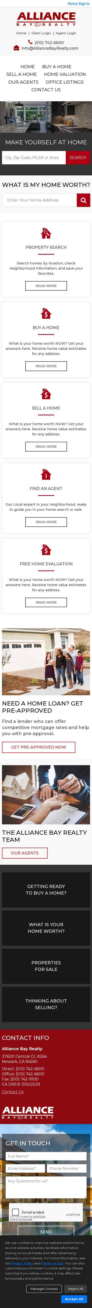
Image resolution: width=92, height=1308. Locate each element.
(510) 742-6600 (49, 42)
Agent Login (66, 33)
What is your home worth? (46, 928)
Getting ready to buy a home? (46, 890)
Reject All (75, 1289)
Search (78, 157)
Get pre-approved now (38, 747)
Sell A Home (21, 74)
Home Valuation (65, 74)
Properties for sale (46, 966)
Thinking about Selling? (46, 1004)
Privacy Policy (22, 1263)
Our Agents (23, 82)
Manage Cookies (44, 1289)
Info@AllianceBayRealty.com (49, 48)
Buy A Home (56, 66)
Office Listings (65, 82)
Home (21, 33)
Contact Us (46, 89)
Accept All (74, 1299)
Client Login (41, 33)
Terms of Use (52, 1263)
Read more (46, 286)
